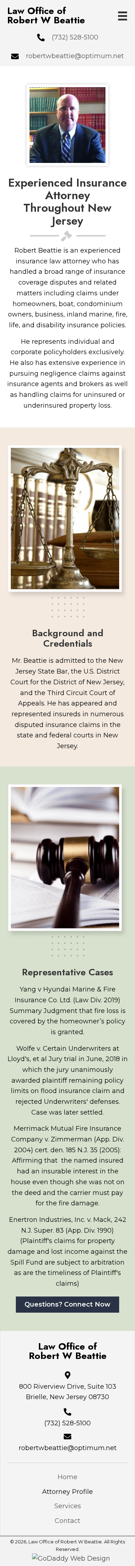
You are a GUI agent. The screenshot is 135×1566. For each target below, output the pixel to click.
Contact (67, 1521)
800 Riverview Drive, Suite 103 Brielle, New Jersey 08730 (67, 1392)
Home (67, 1477)
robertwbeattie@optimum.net (75, 56)
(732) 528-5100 (75, 37)
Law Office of (46, 15)
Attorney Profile (67, 1492)
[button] (67, 1305)
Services (67, 1506)
